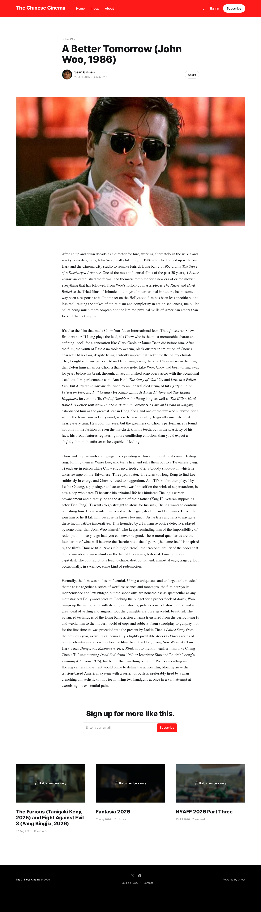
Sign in (214, 8)
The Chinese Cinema (40, 8)
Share (192, 74)
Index (95, 8)
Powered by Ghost (234, 879)
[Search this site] (202, 8)
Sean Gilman (84, 72)
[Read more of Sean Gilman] (67, 74)
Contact (148, 882)
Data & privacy (130, 882)
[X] (132, 875)
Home (80, 8)
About (109, 8)
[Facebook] (139, 875)
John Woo (69, 39)
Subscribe (234, 8)
